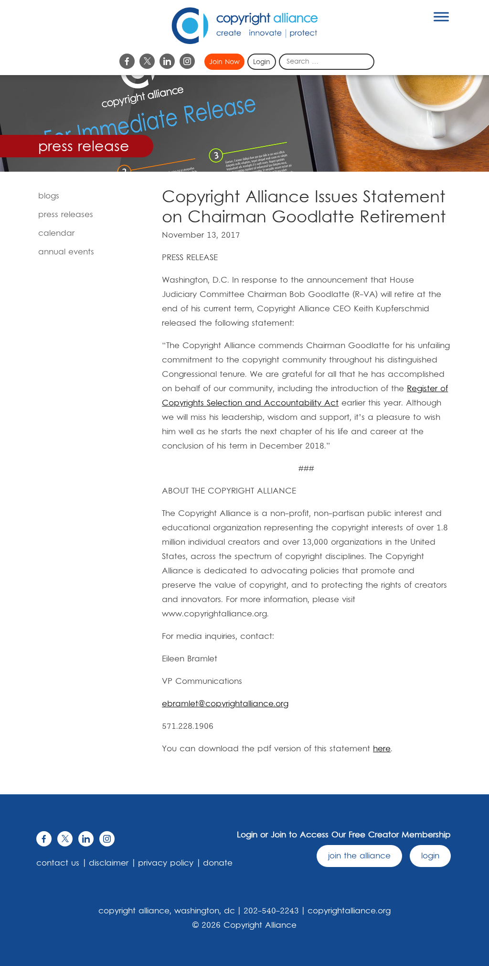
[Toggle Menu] (441, 16)
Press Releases (65, 214)
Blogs (48, 196)
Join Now (224, 62)
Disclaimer (108, 863)
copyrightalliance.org (349, 911)
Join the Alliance (359, 856)
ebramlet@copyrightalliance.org (225, 704)
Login (261, 62)
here (382, 749)
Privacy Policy (165, 863)
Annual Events (66, 252)
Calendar (56, 233)
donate (218, 863)
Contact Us (57, 863)
